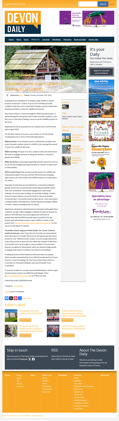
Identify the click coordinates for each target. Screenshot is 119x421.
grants (75, 116)
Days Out (46, 392)
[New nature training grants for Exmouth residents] (65, 107)
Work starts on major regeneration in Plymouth (78, 138)
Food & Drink (68, 335)
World (19, 383)
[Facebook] (6, 298)
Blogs (76, 378)
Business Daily (80, 39)
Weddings (56, 39)
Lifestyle (46, 39)
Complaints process (37, 415)
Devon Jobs (93, 39)
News (19, 39)
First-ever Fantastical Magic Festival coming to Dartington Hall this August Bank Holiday (32, 329)
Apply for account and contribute (101, 71)
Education (78, 383)
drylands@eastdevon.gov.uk (18, 276)
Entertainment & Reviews (84, 386)
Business (20, 386)
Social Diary (78, 408)
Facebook (23, 359)
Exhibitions (46, 386)
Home (11, 39)
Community (46, 389)
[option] (87, 19)
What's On (35, 39)
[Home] (32, 22)
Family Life (78, 389)
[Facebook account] (33, 359)
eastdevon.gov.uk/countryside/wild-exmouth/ (33, 223)
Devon (80, 116)
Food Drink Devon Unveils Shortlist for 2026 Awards (73, 327)
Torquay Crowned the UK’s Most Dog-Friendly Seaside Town (78, 151)
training (69, 116)
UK (18, 381)
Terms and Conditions (24, 415)
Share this (26, 298)
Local (19, 378)
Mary (21, 95)
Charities (77, 381)
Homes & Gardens (81, 406)
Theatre (45, 381)
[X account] (29, 359)
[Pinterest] (15, 298)
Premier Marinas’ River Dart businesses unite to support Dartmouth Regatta (74, 313)
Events (45, 378)
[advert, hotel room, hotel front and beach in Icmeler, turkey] (101, 99)
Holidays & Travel (81, 403)
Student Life (78, 392)
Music (44, 383)
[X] (11, 298)
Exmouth (65, 118)
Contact (4, 415)
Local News (18, 286)
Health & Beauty (80, 400)
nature (64, 116)
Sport (26, 39)
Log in (112, 4)
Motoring (67, 39)
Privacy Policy (12, 415)
